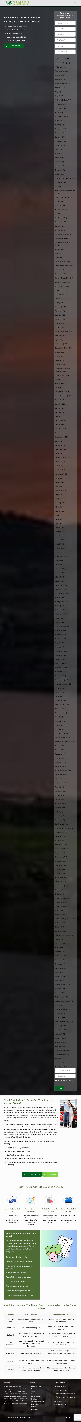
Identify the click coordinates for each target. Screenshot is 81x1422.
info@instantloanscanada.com (66, 1393)
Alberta (33, 1391)
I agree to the (65, 1082)
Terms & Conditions (60, 1404)
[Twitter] (69, 1418)
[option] (65, 59)
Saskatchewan (35, 1394)
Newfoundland (35, 1404)
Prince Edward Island (37, 1401)
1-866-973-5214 (62, 1390)
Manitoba (33, 1406)
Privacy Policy (58, 1401)
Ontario (33, 1389)
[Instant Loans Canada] (18, 3)
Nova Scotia (34, 1399)
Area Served (34, 1409)
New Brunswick (35, 1396)
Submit (59, 1088)
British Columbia (36, 1386)
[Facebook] (66, 1418)
